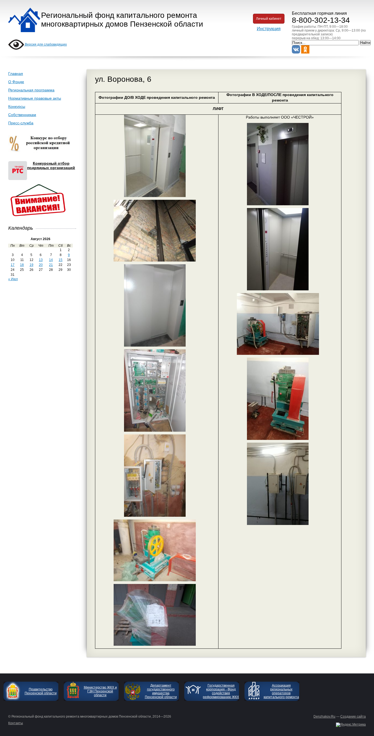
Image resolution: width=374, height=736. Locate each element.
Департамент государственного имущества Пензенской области (161, 691)
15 (60, 260)
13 (41, 260)
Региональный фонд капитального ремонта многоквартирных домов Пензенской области (122, 19)
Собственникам (22, 115)
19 (31, 265)
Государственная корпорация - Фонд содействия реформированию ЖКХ (221, 691)
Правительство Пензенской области (41, 691)
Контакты (15, 723)
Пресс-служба (20, 123)
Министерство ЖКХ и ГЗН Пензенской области (100, 691)
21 (51, 265)
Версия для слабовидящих (45, 44)
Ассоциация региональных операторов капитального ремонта (281, 691)
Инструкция (269, 28)
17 (13, 265)
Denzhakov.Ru (324, 716)
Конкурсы (16, 106)
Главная (15, 73)
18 (22, 265)
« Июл (13, 279)
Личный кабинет (268, 19)
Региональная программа (31, 90)
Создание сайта (353, 716)
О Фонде (16, 82)
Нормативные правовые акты (34, 98)
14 (51, 260)
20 (41, 265)
